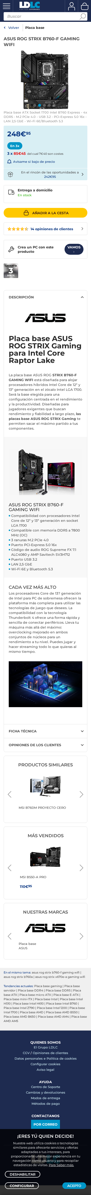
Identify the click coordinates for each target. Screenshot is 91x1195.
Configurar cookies (45, 1064)
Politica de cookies (62, 1058)
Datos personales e (31, 1058)
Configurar (22, 1186)
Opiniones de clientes (50, 1053)
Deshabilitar (22, 1174)
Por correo (45, 1124)
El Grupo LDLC (46, 1047)
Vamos (74, 249)
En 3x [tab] (14, 146)
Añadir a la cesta (50, 213)
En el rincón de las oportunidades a (50, 174)
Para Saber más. (61, 1165)
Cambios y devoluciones (45, 1092)
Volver (13, 27)
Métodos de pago (46, 1103)
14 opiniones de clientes (51, 229)
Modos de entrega (45, 1098)
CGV (26, 1053)
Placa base (34, 27)
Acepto (74, 1186)
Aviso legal (45, 1070)
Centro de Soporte (45, 1087)
